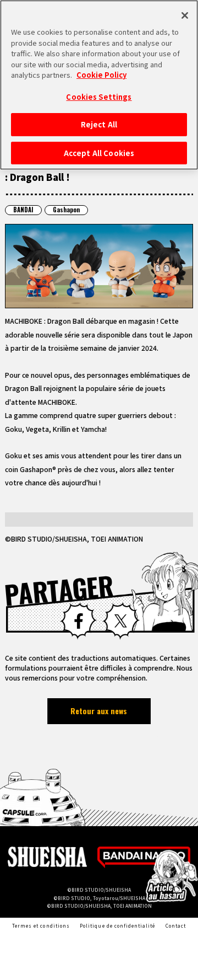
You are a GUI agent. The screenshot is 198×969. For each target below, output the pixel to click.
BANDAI (23, 209)
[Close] (185, 15)
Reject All (99, 124)
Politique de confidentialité (117, 925)
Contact (176, 925)
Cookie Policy (101, 74)
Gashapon (66, 209)
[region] (99, 85)
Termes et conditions (40, 925)
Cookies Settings (98, 97)
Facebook (78, 621)
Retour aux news (98, 710)
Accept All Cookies (99, 153)
